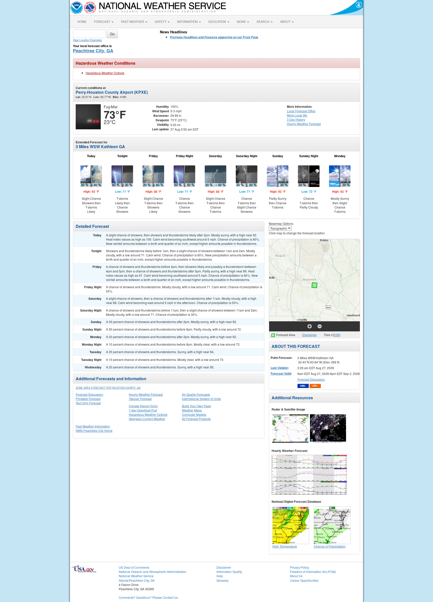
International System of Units (201, 398)
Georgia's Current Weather (147, 419)
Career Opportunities (304, 580)
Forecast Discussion (89, 394)
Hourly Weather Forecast (146, 394)
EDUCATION (217, 21)
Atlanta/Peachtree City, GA (137, 580)
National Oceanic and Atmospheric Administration (152, 571)
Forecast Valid (281, 373)
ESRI (336, 335)
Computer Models (194, 414)
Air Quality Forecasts (196, 394)
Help (219, 576)
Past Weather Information (93, 426)
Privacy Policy (299, 567)
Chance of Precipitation (330, 546)
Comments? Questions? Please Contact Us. (148, 597)
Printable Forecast (88, 398)
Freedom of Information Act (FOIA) (313, 571)
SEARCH (263, 21)
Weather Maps (192, 410)
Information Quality (229, 571)
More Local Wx (297, 115)
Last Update (279, 367)
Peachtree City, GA (93, 50)
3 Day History (296, 119)
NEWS (242, 21)
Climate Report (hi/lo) (143, 406)
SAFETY (161, 21)
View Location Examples (87, 40)
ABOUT (285, 21)
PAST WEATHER (133, 21)
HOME (81, 21)
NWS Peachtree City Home (94, 430)
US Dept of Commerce (134, 567)
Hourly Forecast (304, 124)
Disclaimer (309, 335)
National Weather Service (136, 576)
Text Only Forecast (88, 403)
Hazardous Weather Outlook (105, 73)
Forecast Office (301, 111)
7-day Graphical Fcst (143, 410)
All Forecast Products (196, 419)
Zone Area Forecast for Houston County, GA (108, 387)
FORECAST (102, 21)
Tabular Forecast (140, 398)
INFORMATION (187, 21)
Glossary (222, 580)
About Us (296, 576)
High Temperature (284, 546)
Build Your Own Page (196, 406)
